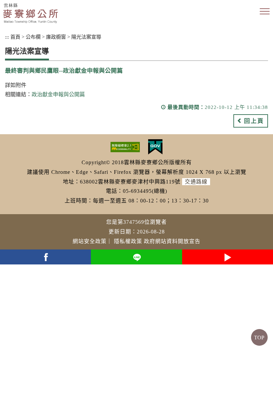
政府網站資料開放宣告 (172, 241)
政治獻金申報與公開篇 (58, 94)
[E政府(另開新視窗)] (155, 146)
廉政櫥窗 (56, 37)
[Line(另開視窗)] (136, 256)
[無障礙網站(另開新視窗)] (125, 146)
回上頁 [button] (254, 121)
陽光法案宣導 (86, 37)
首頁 (15, 37)
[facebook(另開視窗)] (45, 256)
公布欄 (33, 37)
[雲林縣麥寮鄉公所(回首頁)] (30, 13)
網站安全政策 (90, 241)
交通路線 (196, 182)
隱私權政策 (128, 241)
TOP (259, 337)
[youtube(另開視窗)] (227, 256)
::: (7, 37)
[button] (265, 11)
